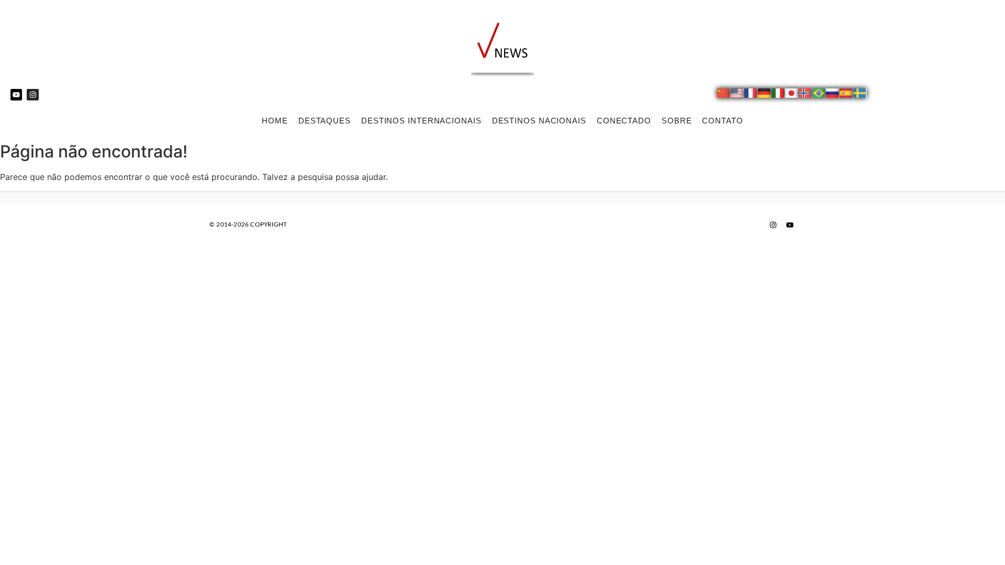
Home (275, 120)
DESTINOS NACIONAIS (539, 120)
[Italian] (778, 94)
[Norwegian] (805, 94)
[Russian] (833, 94)
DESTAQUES (324, 120)
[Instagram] (32, 94)
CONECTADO (624, 120)
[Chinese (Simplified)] (724, 94)
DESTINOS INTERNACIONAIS (421, 120)
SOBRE (677, 120)
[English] (737, 94)
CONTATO (722, 120)
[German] (765, 94)
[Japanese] (792, 94)
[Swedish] (860, 94)
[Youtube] (16, 94)
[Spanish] (846, 94)
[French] (751, 94)
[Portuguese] (819, 94)
